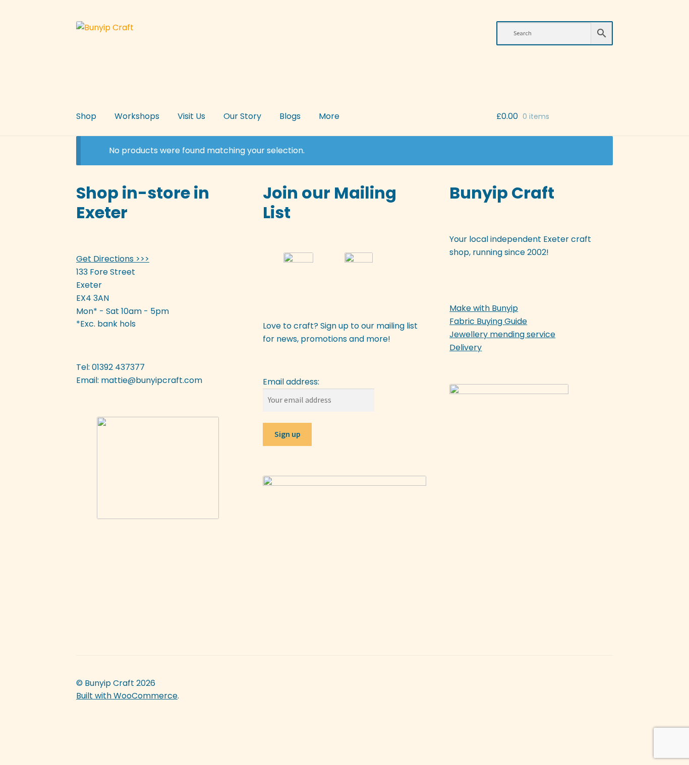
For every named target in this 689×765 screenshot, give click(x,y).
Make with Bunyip (483, 308)
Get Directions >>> (112, 259)
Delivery (465, 347)
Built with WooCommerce (127, 696)
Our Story (242, 116)
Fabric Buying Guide (488, 321)
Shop (86, 116)
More (329, 116)
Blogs (290, 116)
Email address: (291, 382)
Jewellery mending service (502, 334)
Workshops (136, 116)
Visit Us (191, 116)
